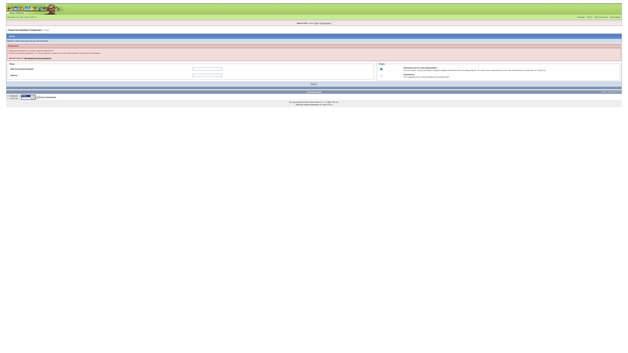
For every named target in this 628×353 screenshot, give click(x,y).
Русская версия (295, 102)
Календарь (615, 17)
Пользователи (601, 17)
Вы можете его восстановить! (38, 58)
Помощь (581, 17)
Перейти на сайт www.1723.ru (22, 17)
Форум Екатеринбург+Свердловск (25, 30)
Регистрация (325, 23)
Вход (317, 23)
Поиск (590, 17)
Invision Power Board (311, 102)
